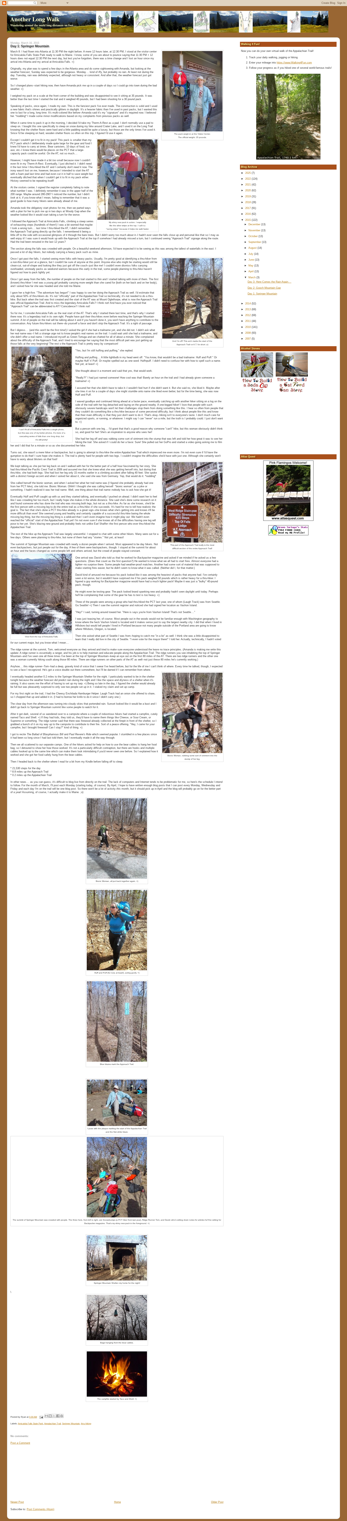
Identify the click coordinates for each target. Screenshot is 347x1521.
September (255, 242)
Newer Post (17, 1502)
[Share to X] (54, 1416)
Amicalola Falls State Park (30, 1423)
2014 (248, 303)
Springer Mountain (71, 1423)
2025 (248, 172)
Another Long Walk (34, 19)
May (251, 265)
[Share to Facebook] (58, 1416)
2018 (248, 202)
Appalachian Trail (52, 1423)
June (251, 259)
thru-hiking (86, 1423)
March (252, 277)
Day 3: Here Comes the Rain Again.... (269, 281)
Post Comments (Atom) (40, 1509)
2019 (248, 196)
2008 (248, 332)
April (251, 271)
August (252, 247)
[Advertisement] (40, 1472)
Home (117, 1502)
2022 (248, 178)
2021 (248, 184)
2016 (248, 213)
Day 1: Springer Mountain (262, 293)
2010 (248, 327)
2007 (248, 338)
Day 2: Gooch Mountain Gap (264, 287)
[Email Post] (41, 1417)
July (251, 253)
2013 (248, 309)
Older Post (217, 1502)
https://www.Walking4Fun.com (294, 62)
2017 (248, 208)
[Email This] (46, 1416)
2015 (248, 219)
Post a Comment (20, 1442)
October (253, 236)
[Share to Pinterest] (62, 1416)
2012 (248, 315)
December (254, 224)
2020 (248, 190)
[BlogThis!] (50, 1416)
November (254, 230)
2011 (248, 320)
